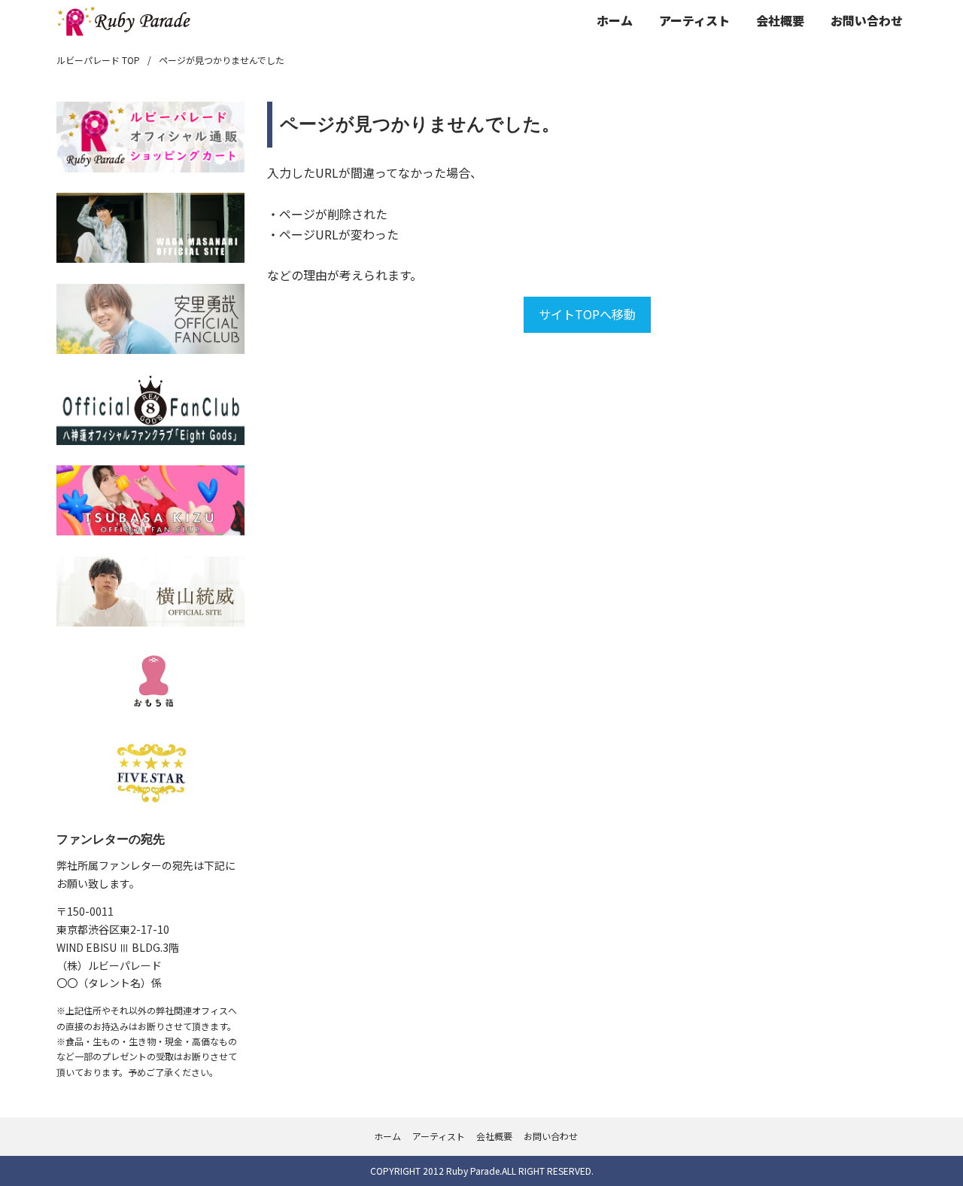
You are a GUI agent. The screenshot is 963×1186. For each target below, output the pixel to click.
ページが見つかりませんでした (221, 59)
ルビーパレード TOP (98, 59)
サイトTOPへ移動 (587, 314)
